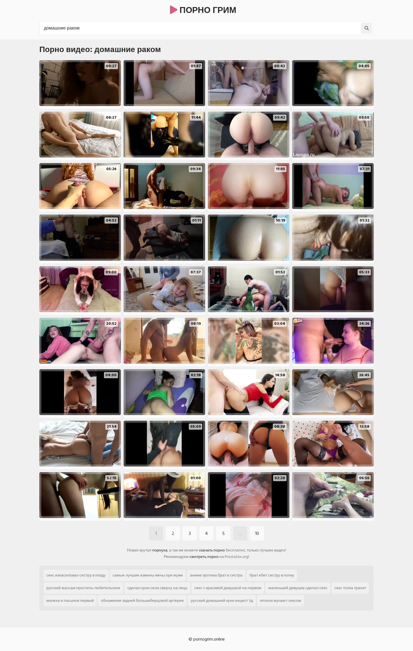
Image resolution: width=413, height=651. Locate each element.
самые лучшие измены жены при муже (148, 575)
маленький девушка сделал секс (297, 588)
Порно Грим (206, 10)
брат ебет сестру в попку (271, 575)
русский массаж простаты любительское (83, 588)
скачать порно (212, 550)
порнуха (159, 550)
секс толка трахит (350, 588)
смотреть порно (204, 556)
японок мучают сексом (280, 600)
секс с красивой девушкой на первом (227, 588)
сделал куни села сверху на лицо (157, 588)
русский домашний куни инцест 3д (222, 600)
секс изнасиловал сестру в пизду (76, 575)
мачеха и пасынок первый (70, 600)
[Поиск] (366, 28)
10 (257, 533)
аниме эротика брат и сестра (216, 575)
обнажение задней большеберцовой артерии (142, 600)
